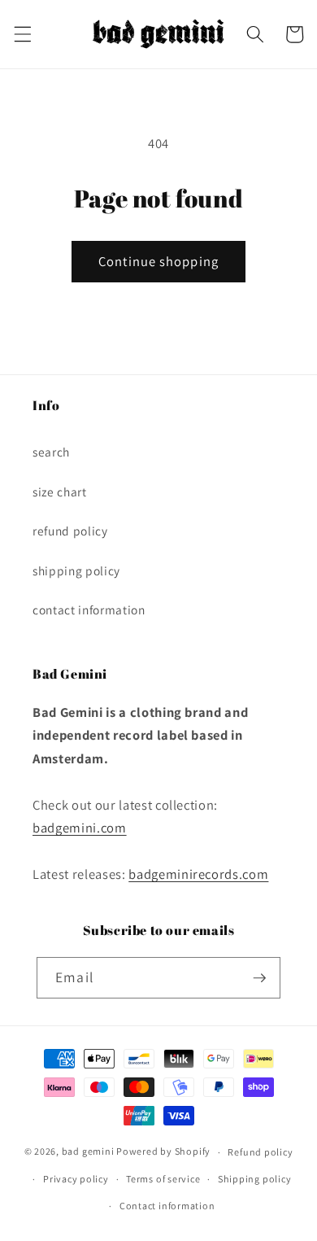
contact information (89, 609)
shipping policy (76, 570)
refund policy (70, 530)
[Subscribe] (259, 978)
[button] (21, 34)
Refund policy (260, 1152)
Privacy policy (76, 1179)
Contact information (167, 1205)
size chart (60, 491)
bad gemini (88, 1152)
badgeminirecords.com (198, 874)
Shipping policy (255, 1179)
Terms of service (163, 1179)
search (51, 452)
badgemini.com (80, 828)
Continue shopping (158, 261)
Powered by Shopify (163, 1152)
